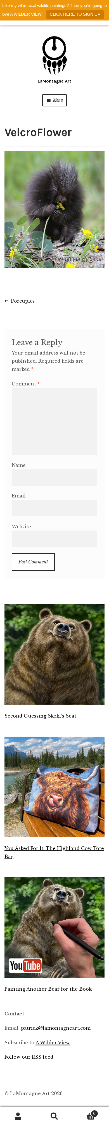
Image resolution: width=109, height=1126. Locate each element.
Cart (84, 1112)
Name (19, 465)
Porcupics (23, 301)
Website (21, 526)
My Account (18, 1116)
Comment (26, 384)
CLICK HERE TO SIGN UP (75, 14)
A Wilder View (52, 1042)
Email (19, 496)
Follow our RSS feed (28, 1057)
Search (54, 1116)
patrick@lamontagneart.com (56, 1028)
